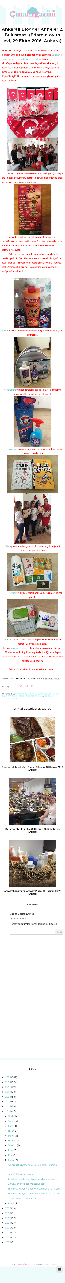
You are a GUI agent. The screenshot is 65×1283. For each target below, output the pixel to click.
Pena (8, 546)
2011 (8, 1086)
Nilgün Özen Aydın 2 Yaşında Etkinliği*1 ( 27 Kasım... (35, 1188)
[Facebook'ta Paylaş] (14, 686)
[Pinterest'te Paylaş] (26, 686)
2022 (8, 1232)
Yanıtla (59, 932)
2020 (8, 1222)
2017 (8, 1208)
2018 (8, 1213)
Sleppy (8, 639)
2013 (8, 1096)
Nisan (11, 1130)
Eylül (10, 1150)
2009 (8, 1077)
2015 (8, 1106)
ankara (22, 694)
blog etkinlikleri (12, 696)
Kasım (11, 1159)
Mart (10, 1125)
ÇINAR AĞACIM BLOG (26, 1264)
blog (56, 694)
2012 (8, 1091)
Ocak (10, 1116)
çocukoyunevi (10, 698)
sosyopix (15, 647)
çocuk (48, 696)
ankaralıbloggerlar (39, 694)
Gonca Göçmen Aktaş (22, 913)
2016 (8, 1111)
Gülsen (55, 54)
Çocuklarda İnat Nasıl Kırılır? (23, 1198)
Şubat (11, 1120)
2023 (8, 1237)
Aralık (11, 1203)
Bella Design (51, 1264)
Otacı (13, 592)
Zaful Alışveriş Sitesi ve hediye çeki (26, 1183)
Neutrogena (10, 389)
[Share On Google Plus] (32, 686)
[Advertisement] (32, 1021)
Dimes (5, 330)
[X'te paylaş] (20, 686)
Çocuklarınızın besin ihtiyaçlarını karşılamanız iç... (33, 1178)
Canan (5, 59)
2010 (8, 1081)
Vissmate (13, 448)
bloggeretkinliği (33, 696)
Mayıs (11, 1135)
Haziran (12, 1140)
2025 (8, 1242)
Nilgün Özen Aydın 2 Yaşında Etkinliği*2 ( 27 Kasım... (35, 1193)
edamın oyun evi (29, 59)
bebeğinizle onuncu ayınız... (22, 1174)
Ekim (10, 1155)
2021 (8, 1227)
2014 (8, 1101)
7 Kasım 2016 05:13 (18, 918)
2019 (8, 1217)
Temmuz (12, 1145)
